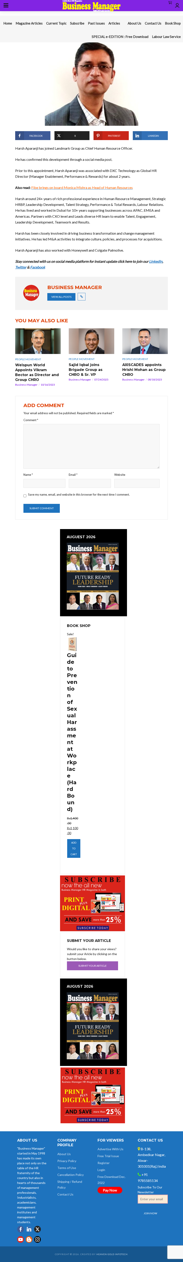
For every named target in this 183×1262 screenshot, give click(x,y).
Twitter (20, 267)
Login (101, 1170)
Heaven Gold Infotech (112, 1254)
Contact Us (153, 23)
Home (7, 23)
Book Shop (173, 23)
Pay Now (110, 1190)
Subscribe (77, 23)
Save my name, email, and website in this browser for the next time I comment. (79, 494)
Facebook (37, 267)
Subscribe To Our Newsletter (150, 1189)
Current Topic (56, 23)
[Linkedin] (29, 1229)
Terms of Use (66, 1168)
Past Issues (96, 23)
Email (73, 474)
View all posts (61, 296)
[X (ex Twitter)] (37, 1229)
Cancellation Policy (70, 1175)
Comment (30, 420)
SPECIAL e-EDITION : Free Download (120, 37)
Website (119, 474)
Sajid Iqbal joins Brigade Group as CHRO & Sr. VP (85, 370)
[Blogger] (29, 1239)
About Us (134, 23)
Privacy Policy (66, 1161)
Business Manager (26, 384)
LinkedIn (155, 261)
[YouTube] (20, 1239)
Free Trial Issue (108, 1156)
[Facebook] (20, 1229)
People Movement (28, 359)
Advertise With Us (110, 1149)
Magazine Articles (29, 23)
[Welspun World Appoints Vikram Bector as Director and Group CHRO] (38, 341)
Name (28, 474)
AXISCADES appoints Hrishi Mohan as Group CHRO (144, 370)
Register (104, 1163)
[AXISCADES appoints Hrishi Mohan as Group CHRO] (145, 341)
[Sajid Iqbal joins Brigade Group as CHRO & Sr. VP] (91, 341)
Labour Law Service (166, 37)
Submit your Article (92, 965)
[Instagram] (37, 1239)
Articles (114, 23)
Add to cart (74, 848)
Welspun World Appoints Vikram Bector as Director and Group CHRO (37, 372)
